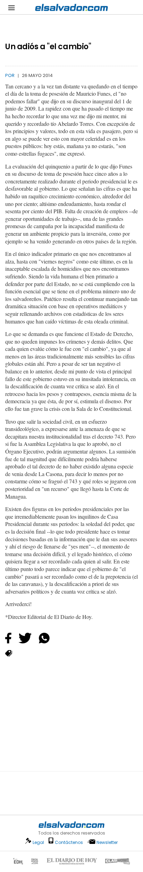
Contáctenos (69, 842)
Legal (38, 842)
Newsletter (107, 842)
